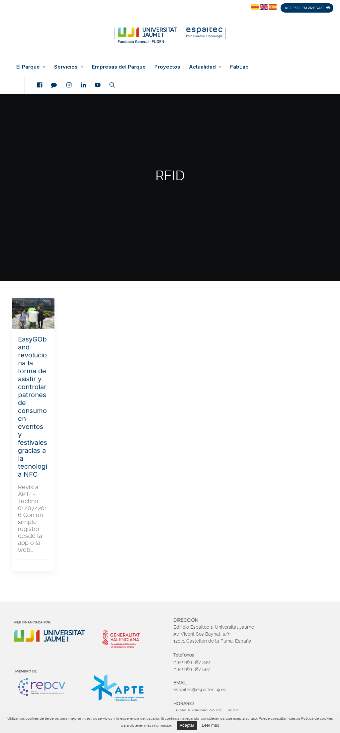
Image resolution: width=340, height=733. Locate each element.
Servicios (66, 67)
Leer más (210, 725)
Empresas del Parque (119, 67)
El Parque (28, 67)
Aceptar (187, 725)
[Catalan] (255, 6)
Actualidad (202, 67)
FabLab (239, 67)
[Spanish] (273, 6)
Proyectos (167, 67)
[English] (264, 6)
